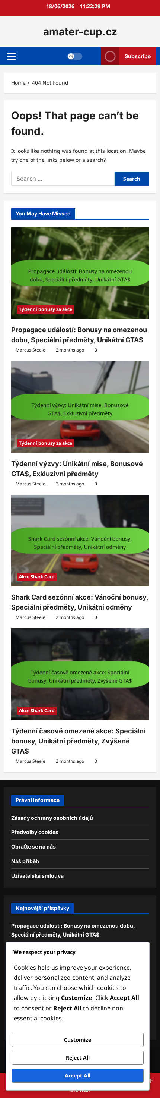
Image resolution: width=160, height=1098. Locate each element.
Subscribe (138, 56)
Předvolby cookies (34, 832)
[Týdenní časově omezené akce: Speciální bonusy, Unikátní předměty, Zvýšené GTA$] (80, 674)
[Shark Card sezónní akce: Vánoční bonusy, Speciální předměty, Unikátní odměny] (80, 541)
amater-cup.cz (80, 31)
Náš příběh (25, 861)
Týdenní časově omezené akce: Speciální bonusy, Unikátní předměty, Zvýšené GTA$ (78, 741)
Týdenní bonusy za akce (45, 309)
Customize (77, 1039)
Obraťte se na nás (33, 846)
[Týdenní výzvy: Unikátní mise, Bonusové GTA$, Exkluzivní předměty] (80, 407)
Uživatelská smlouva (37, 875)
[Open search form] (92, 56)
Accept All (77, 1075)
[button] (12, 56)
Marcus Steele (30, 350)
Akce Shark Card (37, 576)
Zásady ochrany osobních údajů (52, 818)
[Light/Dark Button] (74, 56)
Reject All (78, 1057)
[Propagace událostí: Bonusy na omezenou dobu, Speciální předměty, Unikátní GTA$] (80, 273)
